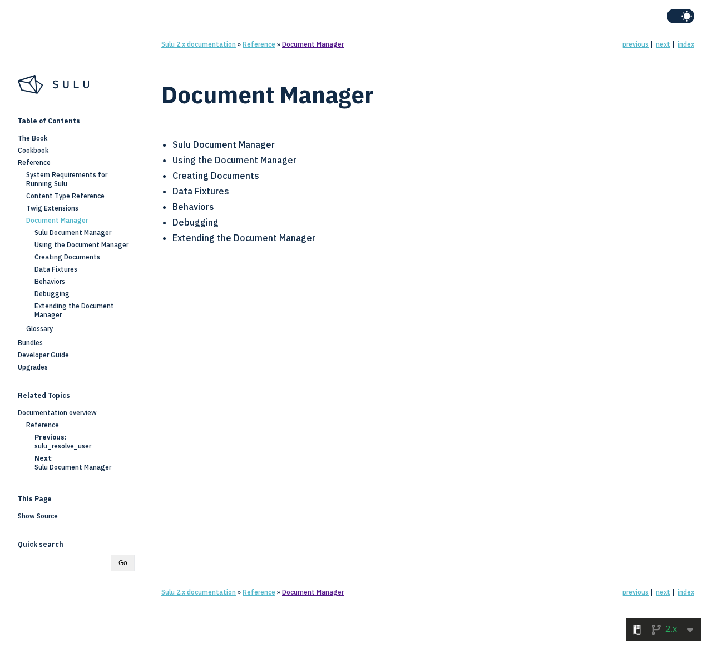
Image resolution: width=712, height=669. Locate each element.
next (663, 44)
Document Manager (313, 44)
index (686, 44)
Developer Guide (43, 355)
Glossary (39, 328)
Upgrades (33, 367)
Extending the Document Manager (243, 237)
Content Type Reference (65, 196)
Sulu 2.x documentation (198, 44)
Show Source (38, 516)
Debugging (195, 222)
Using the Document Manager (234, 160)
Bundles (30, 342)
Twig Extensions (52, 208)
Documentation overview (57, 412)
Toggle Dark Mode (680, 16)
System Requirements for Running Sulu (66, 179)
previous (635, 44)
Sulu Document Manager (223, 144)
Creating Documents (215, 175)
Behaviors (193, 206)
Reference (259, 44)
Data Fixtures (200, 191)
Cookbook (33, 150)
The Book (32, 138)
